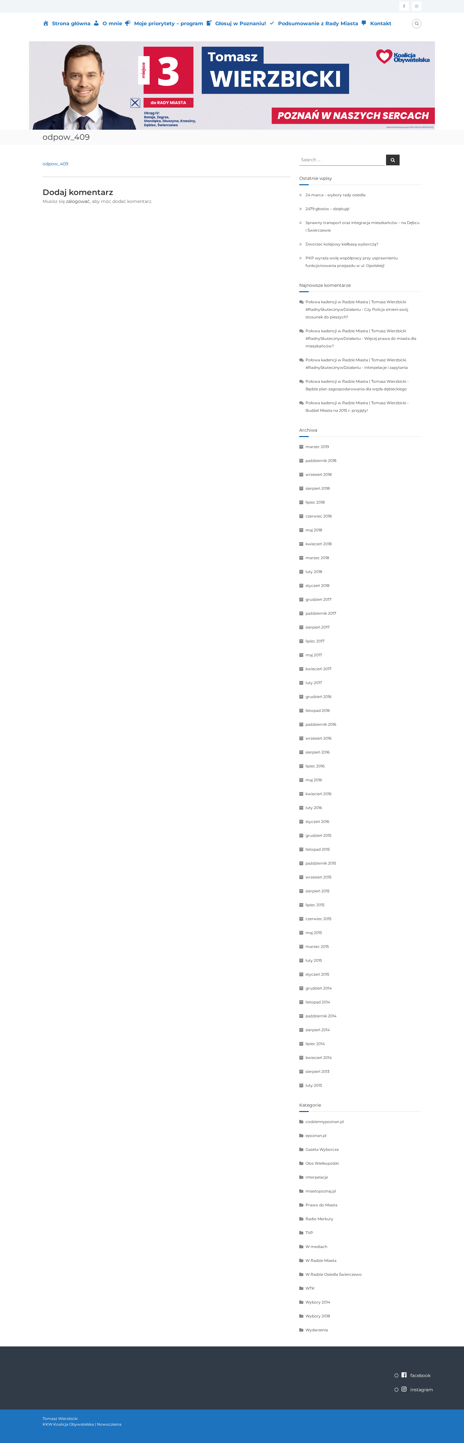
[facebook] (404, 6)
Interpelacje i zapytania (386, 367)
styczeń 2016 (317, 821)
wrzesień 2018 (319, 474)
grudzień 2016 (318, 696)
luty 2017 (314, 682)
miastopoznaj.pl (321, 1191)
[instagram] (416, 6)
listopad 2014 (318, 1002)
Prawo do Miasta (321, 1205)
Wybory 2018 (318, 1316)
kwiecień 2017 (318, 668)
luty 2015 (314, 960)
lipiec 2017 (315, 641)
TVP (309, 1232)
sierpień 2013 (318, 1071)
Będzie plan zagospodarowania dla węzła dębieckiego (356, 389)
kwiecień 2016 (318, 793)
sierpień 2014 (318, 1029)
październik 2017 (321, 613)
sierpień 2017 (318, 627)
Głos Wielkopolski (322, 1163)
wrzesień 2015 (318, 877)
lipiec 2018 (315, 502)
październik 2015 (321, 863)
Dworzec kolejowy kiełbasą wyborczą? (342, 244)
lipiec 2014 (315, 1043)
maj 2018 (314, 530)
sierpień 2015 (318, 891)
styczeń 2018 (318, 585)
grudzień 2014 (319, 988)
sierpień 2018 (318, 488)
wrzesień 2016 (318, 738)
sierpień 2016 (318, 752)
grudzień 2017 (318, 599)
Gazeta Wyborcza (322, 1149)
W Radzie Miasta (321, 1260)
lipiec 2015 (315, 904)
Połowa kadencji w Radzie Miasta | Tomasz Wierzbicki (356, 381)
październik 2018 (321, 460)
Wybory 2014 (318, 1302)
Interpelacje (317, 1177)
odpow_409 (55, 164)
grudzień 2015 (318, 835)
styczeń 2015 (317, 974)
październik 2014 (321, 1016)
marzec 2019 (317, 446)
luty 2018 (314, 571)
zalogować (78, 201)
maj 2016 (314, 780)
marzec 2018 (317, 557)
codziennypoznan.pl (325, 1121)
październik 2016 (321, 724)
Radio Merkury (319, 1218)
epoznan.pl (316, 1135)
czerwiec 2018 (319, 516)
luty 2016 (314, 807)
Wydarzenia (317, 1330)
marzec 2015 (317, 946)
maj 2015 (314, 932)
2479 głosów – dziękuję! (327, 208)
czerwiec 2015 (318, 918)
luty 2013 (314, 1085)
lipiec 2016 (315, 766)
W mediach (316, 1246)
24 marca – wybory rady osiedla (336, 194)
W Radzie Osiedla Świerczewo (334, 1274)
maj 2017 (314, 655)
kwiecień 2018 (319, 543)
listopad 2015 (318, 849)
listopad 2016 (318, 710)
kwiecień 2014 (319, 1057)
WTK (310, 1288)
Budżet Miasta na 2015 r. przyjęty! (337, 410)
